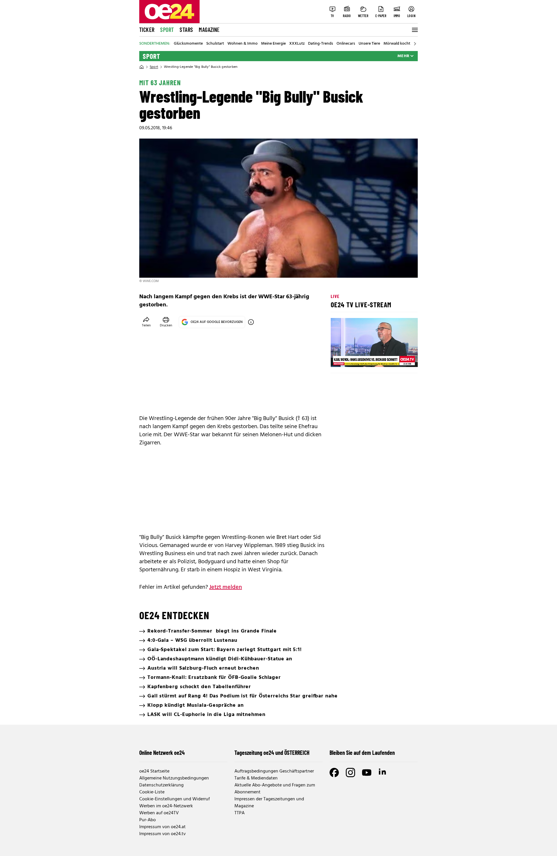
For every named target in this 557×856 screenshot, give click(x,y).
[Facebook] (334, 772)
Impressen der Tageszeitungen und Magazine (269, 802)
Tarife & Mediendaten (256, 778)
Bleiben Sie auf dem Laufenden (362, 752)
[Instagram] (350, 772)
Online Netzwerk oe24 (162, 752)
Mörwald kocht (397, 43)
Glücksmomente (188, 43)
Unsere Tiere (369, 43)
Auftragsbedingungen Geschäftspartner (274, 771)
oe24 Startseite (154, 771)
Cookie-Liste (151, 792)
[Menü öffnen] (414, 30)
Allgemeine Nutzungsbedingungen (174, 778)
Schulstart (215, 43)
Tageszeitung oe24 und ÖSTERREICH (272, 752)
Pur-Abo (147, 820)
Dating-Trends (320, 43)
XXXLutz (297, 43)
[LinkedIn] (383, 772)
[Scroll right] (415, 44)
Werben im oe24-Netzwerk (166, 806)
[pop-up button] (399, 357)
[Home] (141, 67)
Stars (186, 29)
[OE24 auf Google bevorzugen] (250, 322)
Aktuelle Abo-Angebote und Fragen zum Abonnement (274, 789)
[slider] (359, 357)
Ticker (146, 29)
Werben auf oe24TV (159, 813)
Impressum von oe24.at (162, 827)
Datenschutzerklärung (161, 785)
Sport (167, 29)
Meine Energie (273, 43)
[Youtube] (366, 772)
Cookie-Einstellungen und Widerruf (174, 799)
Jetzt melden (225, 587)
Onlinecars (346, 43)
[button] (340, 357)
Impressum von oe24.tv (162, 834)
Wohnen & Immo (242, 43)
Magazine (209, 29)
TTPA (239, 813)
